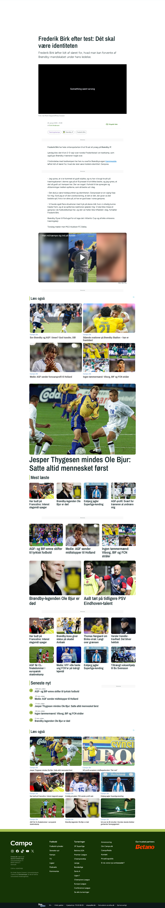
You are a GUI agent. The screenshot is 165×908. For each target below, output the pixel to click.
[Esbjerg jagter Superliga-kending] (96, 491)
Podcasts (53, 867)
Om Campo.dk (107, 846)
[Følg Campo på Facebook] (17, 851)
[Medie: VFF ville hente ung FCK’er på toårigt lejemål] (69, 655)
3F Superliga (79, 846)
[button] (82, 257)
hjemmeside (111, 161)
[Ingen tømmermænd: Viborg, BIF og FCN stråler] (119, 535)
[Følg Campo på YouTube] (27, 851)
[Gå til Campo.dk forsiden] (21, 846)
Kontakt (104, 854)
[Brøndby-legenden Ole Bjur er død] (69, 491)
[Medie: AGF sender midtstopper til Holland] (82, 535)
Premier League (80, 855)
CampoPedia (106, 850)
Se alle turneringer (81, 892)
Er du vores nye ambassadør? (112, 863)
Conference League (82, 888)
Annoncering (106, 842)
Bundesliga (78, 867)
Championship (80, 859)
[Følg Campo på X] (32, 851)
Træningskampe (54, 132)
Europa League (80, 884)
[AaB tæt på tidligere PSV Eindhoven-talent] (110, 578)
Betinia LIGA (79, 850)
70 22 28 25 (79, 905)
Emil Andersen (54, 125)
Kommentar (54, 871)
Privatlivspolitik (107, 859)
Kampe (52, 855)
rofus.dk (111, 905)
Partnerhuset (23, 874)
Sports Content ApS (17, 858)
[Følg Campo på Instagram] (12, 851)
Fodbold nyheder (56, 846)
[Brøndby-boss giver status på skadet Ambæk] (69, 626)
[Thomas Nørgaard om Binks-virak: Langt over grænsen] (96, 626)
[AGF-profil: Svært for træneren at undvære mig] (123, 491)
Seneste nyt (54, 850)
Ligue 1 (77, 875)
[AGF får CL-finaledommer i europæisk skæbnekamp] (41, 655)
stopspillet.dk (91, 905)
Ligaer (52, 863)
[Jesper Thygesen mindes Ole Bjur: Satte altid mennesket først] (82, 419)
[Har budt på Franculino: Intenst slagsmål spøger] (41, 491)
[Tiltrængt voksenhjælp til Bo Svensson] (123, 655)
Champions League (82, 880)
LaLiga (76, 863)
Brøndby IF (69, 132)
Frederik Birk (81, 132)
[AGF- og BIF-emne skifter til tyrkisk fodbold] (46, 535)
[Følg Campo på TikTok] (22, 851)
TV (51, 859)
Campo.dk (14, 857)
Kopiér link (113, 124)
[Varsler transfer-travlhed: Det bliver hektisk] (123, 626)
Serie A (77, 871)
